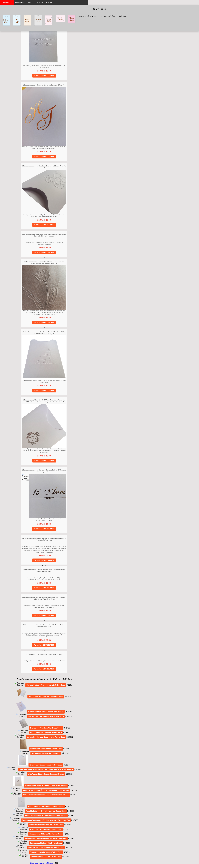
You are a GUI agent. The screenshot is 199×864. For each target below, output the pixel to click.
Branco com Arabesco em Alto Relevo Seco (46, 697)
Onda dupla (122, 16)
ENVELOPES (7, 2)
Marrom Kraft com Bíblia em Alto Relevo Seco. (46, 848)
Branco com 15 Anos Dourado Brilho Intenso (46, 806)
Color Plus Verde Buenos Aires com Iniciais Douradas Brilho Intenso (46, 769)
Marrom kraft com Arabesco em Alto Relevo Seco (46, 685)
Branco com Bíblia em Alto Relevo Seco (45, 829)
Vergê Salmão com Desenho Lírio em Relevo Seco (46, 811)
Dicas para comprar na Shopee (41, 863)
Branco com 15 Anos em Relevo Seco (46, 857)
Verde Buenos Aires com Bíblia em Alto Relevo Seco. (46, 838)
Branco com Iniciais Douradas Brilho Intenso (45, 712)
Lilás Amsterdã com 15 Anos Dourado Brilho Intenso (46, 816)
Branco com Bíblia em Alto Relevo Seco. (46, 843)
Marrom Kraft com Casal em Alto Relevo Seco (46, 716)
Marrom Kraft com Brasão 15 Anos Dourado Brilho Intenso (46, 790)
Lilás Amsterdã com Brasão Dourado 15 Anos (46, 774)
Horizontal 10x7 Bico (107, 16)
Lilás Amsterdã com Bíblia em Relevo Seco (46, 825)
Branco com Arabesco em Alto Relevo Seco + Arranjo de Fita (46, 820)
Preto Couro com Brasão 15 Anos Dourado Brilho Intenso (46, 795)
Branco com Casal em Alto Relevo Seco (45, 728)
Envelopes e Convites (23, 2)
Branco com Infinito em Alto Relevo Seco (46, 852)
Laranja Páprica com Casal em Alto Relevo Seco (46, 737)
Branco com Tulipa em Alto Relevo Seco (46, 732)
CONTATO (39, 2)
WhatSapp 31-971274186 (44, 76)
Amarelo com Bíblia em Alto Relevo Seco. (46, 834)
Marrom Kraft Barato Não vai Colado (46, 753)
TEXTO (49, 2)
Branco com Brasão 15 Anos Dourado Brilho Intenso (46, 786)
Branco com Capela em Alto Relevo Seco (46, 765)
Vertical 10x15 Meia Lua (87, 16)
